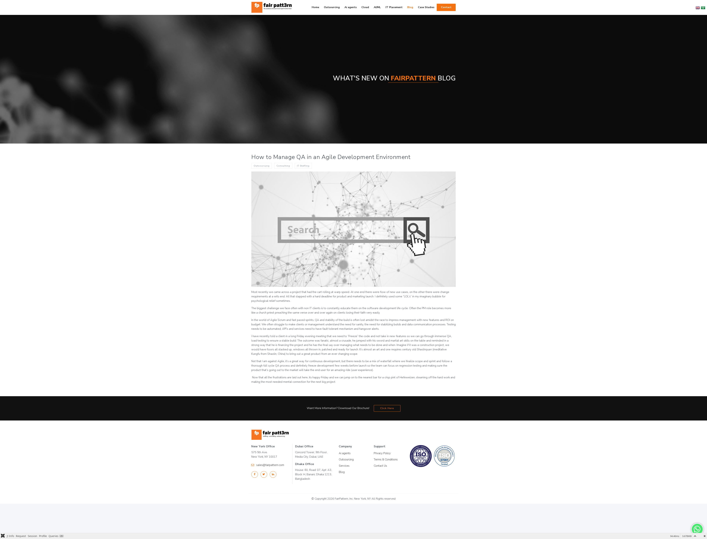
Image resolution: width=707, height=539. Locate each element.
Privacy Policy (382, 453)
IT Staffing (303, 165)
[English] (698, 7)
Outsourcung (262, 165)
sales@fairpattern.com (270, 465)
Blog (342, 472)
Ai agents (345, 453)
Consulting (283, 165)
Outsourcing (346, 459)
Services (344, 466)
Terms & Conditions (386, 459)
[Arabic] (703, 7)
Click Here (387, 408)
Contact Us (380, 466)
